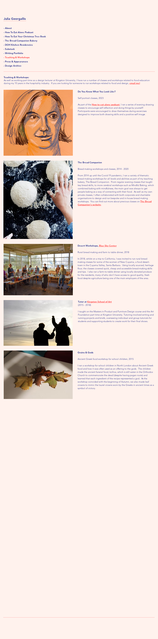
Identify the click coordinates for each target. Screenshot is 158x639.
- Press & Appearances (16, 61)
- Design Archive (12, 65)
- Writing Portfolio (13, 53)
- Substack (9, 49)
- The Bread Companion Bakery (19, 40)
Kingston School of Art (99, 301)
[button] (38, 123)
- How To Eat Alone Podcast (18, 32)
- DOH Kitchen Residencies (18, 44)
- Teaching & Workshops (17, 57)
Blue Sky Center (108, 245)
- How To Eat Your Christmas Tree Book (19, 36)
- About (8, 28)
